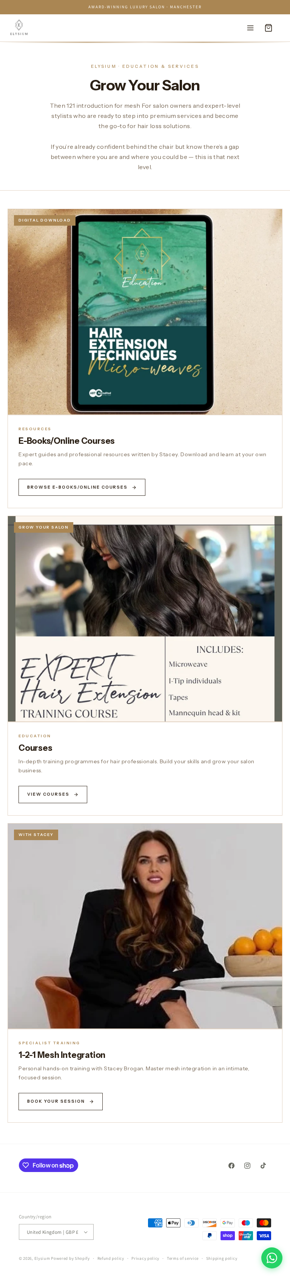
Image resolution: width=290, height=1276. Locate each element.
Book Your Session (56, 1101)
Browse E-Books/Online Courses (77, 487)
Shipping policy (222, 1258)
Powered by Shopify (70, 1258)
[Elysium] (19, 28)
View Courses (48, 794)
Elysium (42, 1258)
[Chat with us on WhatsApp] (271, 1257)
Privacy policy (145, 1258)
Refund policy (110, 1258)
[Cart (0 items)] (268, 28)
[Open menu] (250, 28)
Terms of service (183, 1258)
